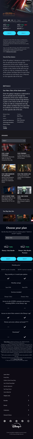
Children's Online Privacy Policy (10, 380)
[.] (5, 421)
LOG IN (29, 2)
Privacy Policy (6, 377)
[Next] (30, 217)
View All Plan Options (9, 57)
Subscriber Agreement (8, 386)
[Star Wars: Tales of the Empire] (9, 218)
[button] (16, 396)
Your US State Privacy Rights (9, 383)
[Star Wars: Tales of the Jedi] (23, 218)
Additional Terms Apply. (11, 51)
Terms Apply (6, 341)
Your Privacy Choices (7, 389)
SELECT (9, 33)
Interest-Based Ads (7, 392)
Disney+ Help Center (18, 359)
